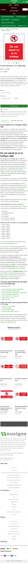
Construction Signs (22, 111)
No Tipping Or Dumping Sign (21, 379)
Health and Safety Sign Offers (14, 477)
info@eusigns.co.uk (5, 276)
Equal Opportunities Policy (14, 533)
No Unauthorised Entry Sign (6, 379)
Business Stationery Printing (8, 25)
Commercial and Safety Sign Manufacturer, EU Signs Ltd (14, 472)
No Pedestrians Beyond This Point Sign (6, 351)
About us (14, 467)
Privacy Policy (14, 521)
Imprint (14, 536)
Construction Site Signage (8, 309)
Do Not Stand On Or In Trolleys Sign (10, 296)
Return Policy (14, 524)
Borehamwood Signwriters (14, 475)
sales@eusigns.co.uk (11, 243)
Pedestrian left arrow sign (8, 297)
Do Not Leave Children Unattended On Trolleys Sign (14, 292)
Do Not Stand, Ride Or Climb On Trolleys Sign (12, 289)
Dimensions (3, 96)
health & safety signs (6, 114)
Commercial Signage (21, 16)
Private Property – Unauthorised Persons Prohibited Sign (6, 408)
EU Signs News (14, 502)
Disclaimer (14, 538)
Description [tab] (5, 120)
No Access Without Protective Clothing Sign (20, 352)
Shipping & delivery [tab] (17, 120)
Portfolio (14, 8)
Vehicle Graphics (5, 19)
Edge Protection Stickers (7, 22)
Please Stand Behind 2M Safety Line (10, 294)
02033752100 (14, 275)
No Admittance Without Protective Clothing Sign (21, 408)
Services (16, 5)
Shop (14, 509)
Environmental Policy (14, 531)
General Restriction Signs (19, 113)
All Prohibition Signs (6, 308)
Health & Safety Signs (18, 204)
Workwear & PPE (22, 25)
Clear (16, 98)
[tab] (5, 120)
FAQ (14, 497)
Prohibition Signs (5, 30)
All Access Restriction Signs (8, 306)
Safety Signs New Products (14, 480)
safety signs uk (13, 116)
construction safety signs (10, 111)
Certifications (14, 10)
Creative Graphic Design (14, 487)
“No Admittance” (22, 187)
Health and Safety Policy (14, 526)
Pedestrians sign (6, 299)
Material (2, 90)
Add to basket (15, 106)
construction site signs (6, 113)
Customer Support (14, 494)
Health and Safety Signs (7, 16)
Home (10, 5)
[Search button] (26, 9)
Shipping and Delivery (14, 499)
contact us (7, 275)
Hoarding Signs (15, 19)
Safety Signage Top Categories (14, 485)
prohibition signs (5, 116)
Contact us (14, 470)
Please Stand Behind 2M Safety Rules (11, 291)
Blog (14, 13)
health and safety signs (18, 114)
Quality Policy (14, 528)
